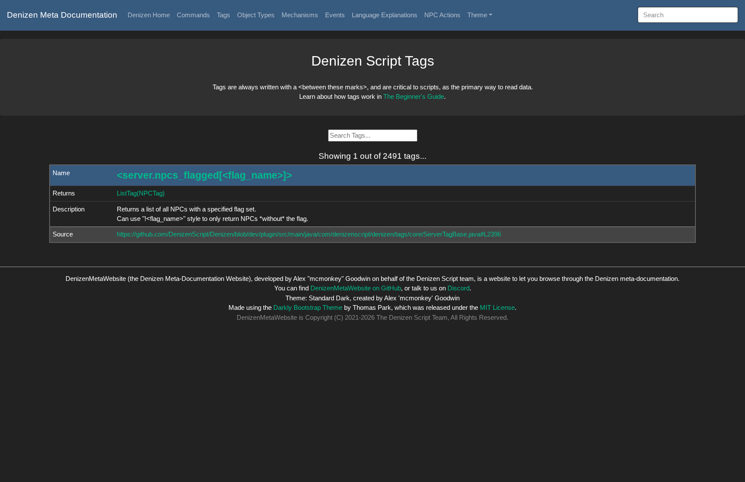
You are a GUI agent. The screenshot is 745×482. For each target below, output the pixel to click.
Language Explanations (384, 15)
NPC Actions (442, 15)
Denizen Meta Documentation (62, 14)
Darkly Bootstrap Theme (307, 307)
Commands (193, 15)
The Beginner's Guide (413, 96)
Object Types (256, 15)
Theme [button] (477, 15)
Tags (223, 15)
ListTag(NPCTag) (141, 193)
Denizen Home (149, 15)
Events (335, 15)
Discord (459, 288)
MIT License (497, 307)
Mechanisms (300, 15)
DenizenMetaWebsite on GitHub (355, 288)
